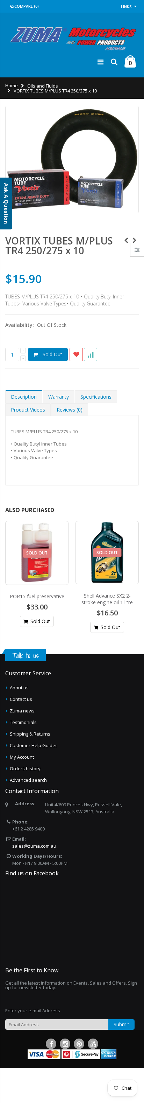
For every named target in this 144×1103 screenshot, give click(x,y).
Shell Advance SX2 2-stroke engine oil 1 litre (107, 599)
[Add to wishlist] (76, 354)
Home (11, 85)
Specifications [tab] (95, 396)
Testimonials (23, 722)
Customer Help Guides (34, 745)
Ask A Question (6, 203)
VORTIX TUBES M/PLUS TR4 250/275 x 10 (59, 245)
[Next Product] (134, 241)
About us (19, 687)
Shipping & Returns (30, 734)
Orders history (25, 768)
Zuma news (22, 711)
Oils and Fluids (42, 86)
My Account (22, 757)
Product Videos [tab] (28, 409)
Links (126, 6)
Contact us (21, 699)
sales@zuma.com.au (34, 846)
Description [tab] (24, 396)
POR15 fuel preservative (37, 596)
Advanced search (28, 780)
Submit (121, 1024)
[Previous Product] (126, 241)
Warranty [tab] (58, 396)
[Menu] (100, 62)
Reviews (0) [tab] (69, 409)
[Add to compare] (90, 354)
